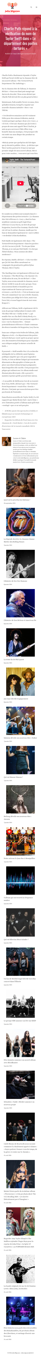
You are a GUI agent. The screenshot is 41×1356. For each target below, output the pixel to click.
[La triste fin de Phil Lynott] (20, 655)
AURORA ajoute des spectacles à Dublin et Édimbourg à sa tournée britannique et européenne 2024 (20, 414)
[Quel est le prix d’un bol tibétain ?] (20, 495)
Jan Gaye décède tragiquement (16, 699)
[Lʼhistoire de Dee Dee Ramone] (20, 577)
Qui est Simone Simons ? (13, 777)
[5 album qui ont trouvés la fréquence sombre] (20, 893)
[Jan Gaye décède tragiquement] (20, 694)
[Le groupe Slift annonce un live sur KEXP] (20, 1016)
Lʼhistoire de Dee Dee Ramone (15, 581)
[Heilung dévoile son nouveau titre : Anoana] (20, 812)
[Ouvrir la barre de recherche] (31, 7)
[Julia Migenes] (12, 7)
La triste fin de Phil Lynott (14, 659)
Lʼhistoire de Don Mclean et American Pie (20, 620)
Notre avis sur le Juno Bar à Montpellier (19, 858)
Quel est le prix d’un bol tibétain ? (17, 500)
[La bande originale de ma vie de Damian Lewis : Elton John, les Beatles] (20, 1282)
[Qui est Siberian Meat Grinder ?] (20, 935)
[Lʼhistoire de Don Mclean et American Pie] (20, 616)
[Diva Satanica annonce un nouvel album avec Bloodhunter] (20, 1055)
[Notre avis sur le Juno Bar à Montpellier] (20, 854)
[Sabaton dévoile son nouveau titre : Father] (20, 734)
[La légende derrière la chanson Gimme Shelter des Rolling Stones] (20, 535)
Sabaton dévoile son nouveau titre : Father (20, 738)
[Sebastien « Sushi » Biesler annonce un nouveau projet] (20, 1097)
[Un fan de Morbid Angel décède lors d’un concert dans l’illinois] (20, 974)
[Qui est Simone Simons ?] (20, 773)
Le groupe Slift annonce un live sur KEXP (20, 1021)
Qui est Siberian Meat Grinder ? (16, 939)
